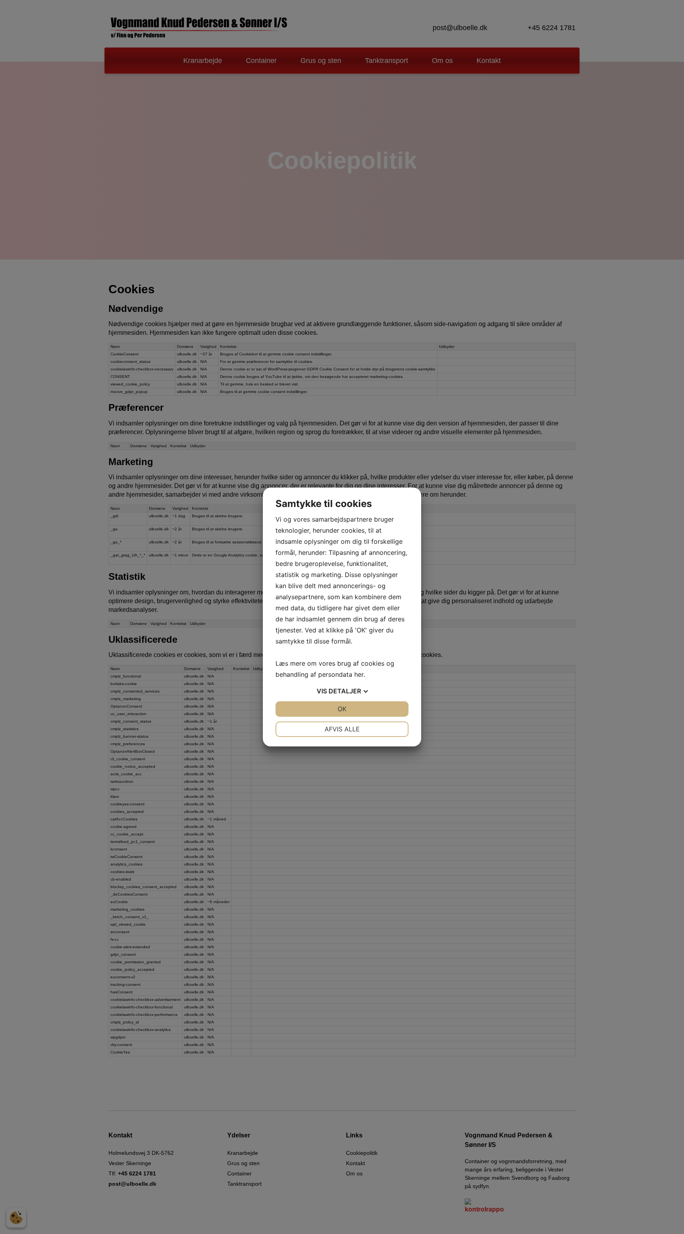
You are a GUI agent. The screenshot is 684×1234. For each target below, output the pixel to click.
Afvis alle (342, 729)
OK (342, 709)
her (358, 674)
